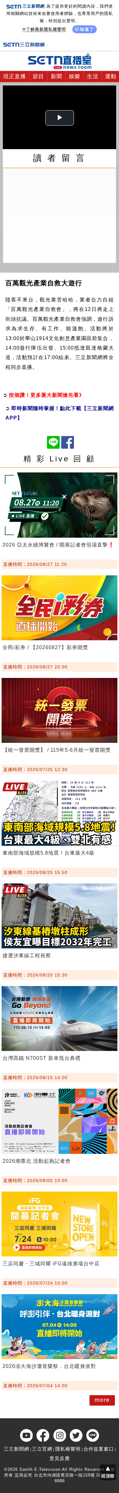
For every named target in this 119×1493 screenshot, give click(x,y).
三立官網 (42, 1449)
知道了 (87, 29)
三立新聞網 (16, 1449)
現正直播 (14, 76)
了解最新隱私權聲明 (46, 29)
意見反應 (60, 1458)
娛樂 (74, 76)
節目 (38, 76)
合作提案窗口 (98, 1449)
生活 (92, 76)
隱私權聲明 (68, 1449)
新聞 (56, 76)
